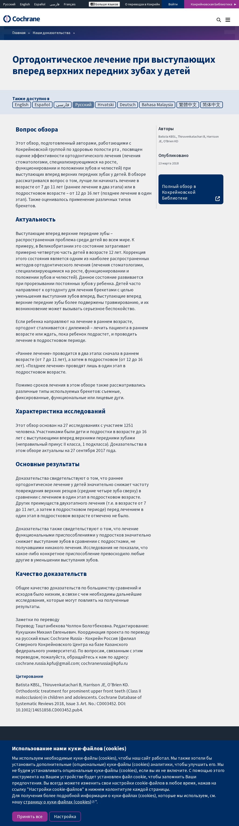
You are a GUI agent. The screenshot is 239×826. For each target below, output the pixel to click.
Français (70, 4)
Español (39, 4)
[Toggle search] (219, 19)
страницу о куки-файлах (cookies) (57, 802)
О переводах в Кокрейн (142, 4)
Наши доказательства (51, 32)
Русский (9, 4)
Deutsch (128, 104)
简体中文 (211, 104)
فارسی (55, 4)
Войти (173, 4)
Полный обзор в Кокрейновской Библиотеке (179, 192)
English (25, 4)
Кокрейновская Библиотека (211, 4)
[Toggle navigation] (227, 19)
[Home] (23, 19)
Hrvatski (106, 104)
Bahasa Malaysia (157, 104)
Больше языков (106, 4)
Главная (18, 32)
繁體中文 (188, 104)
